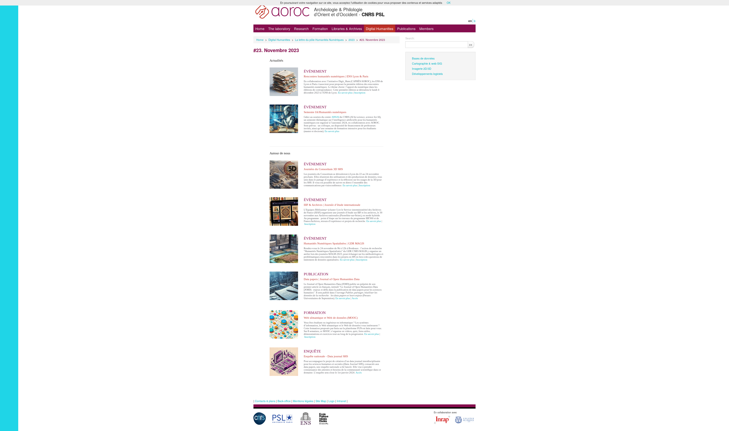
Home (259, 28)
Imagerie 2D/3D (421, 69)
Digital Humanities (379, 28)
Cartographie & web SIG (427, 63)
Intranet (341, 401)
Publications (406, 28)
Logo (331, 401)
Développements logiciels (427, 74)
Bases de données (423, 58)
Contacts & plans (265, 401)
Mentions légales (303, 401)
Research (301, 28)
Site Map (321, 401)
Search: (410, 38)
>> (470, 44)
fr (475, 21)
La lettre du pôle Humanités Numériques (319, 40)
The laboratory (279, 28)
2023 (352, 40)
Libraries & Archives (347, 28)
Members (426, 28)
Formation (320, 28)
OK (448, 3)
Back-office (284, 401)
